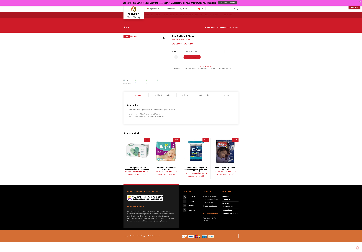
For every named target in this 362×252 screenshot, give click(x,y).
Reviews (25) (225, 95)
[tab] (139, 95)
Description (139, 95)
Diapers (213, 27)
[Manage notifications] (357, 247)
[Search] (237, 9)
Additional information (162, 95)
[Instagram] (189, 9)
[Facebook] (183, 9)
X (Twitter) (191, 197)
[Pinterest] (186, 9)
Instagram (191, 210)
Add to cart (192, 57)
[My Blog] (133, 12)
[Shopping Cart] (234, 9)
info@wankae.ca (153, 9)
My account (226, 203)
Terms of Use (227, 210)
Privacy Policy (227, 207)
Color (174, 51)
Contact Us (226, 200)
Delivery (185, 95)
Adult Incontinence (202, 68)
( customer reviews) (185, 39)
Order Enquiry (204, 95)
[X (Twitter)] (181, 9)
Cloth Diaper (220, 27)
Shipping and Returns (230, 213)
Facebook (191, 201)
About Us (225, 196)
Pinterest (191, 206)
